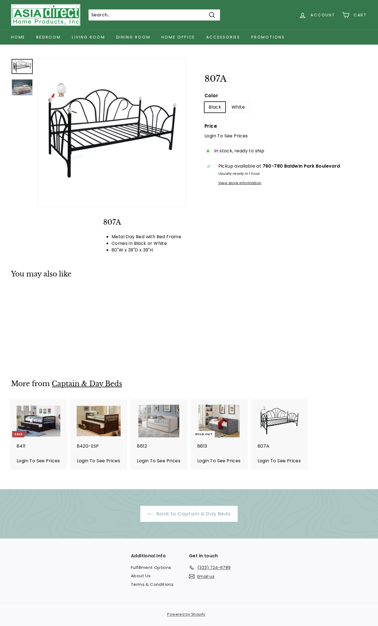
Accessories (223, 37)
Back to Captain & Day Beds (193, 513)
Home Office (178, 37)
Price (210, 126)
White (238, 107)
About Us (141, 576)
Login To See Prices (226, 136)
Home (18, 37)
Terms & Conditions (152, 584)
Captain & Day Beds (87, 383)
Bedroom (48, 37)
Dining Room (133, 37)
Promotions (268, 37)
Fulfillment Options (151, 567)
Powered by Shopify (186, 614)
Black (215, 107)
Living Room (88, 37)
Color (211, 95)
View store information (240, 183)
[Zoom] (112, 133)
